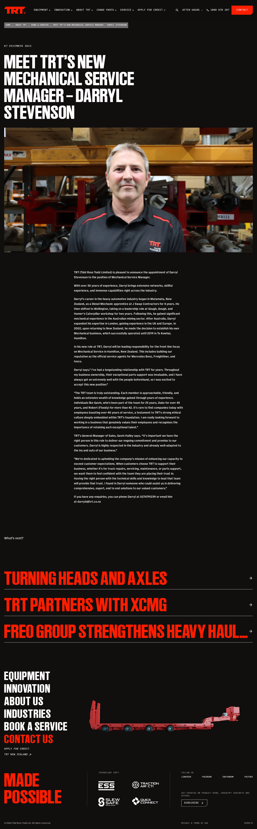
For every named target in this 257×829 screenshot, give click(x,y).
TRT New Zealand (18, 755)
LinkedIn (186, 777)
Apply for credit (16, 749)
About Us (24, 701)
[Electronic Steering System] (111, 785)
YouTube (248, 777)
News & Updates (39, 25)
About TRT (83, 10)
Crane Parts (105, 10)
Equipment (41, 10)
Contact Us (29, 739)
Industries (27, 713)
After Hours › (192, 10)
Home (8, 25)
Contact (242, 10)
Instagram (227, 777)
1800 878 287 (219, 10)
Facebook (207, 777)
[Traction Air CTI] (145, 785)
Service (125, 10)
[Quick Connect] (145, 801)
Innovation (62, 10)
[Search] (177, 10)
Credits (248, 823)
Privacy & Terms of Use (194, 823)
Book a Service (36, 726)
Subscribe (194, 803)
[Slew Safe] (111, 802)
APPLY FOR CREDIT (150, 10)
